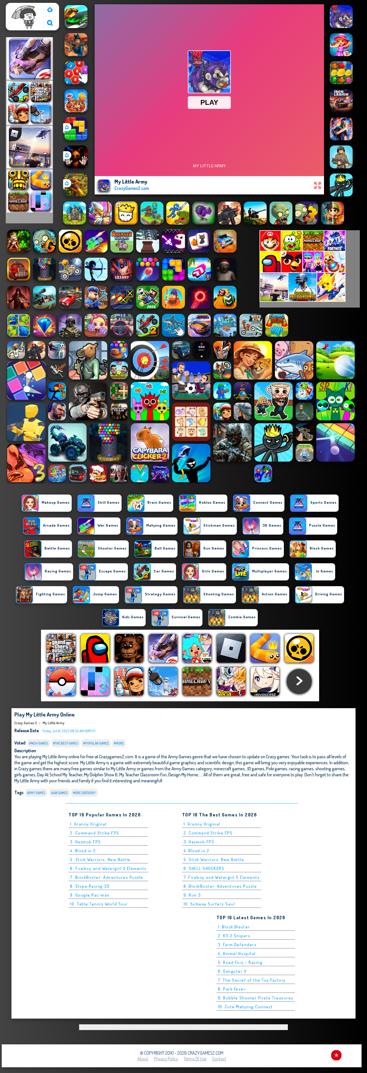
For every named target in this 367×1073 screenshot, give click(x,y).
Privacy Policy (166, 1059)
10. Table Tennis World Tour (99, 904)
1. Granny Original (88, 824)
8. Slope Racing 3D (90, 886)
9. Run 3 (192, 895)
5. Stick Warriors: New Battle (100, 859)
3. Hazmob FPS (85, 841)
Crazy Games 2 (22, 6)
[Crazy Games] (50, 10)
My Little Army (54, 722)
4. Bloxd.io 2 (83, 850)
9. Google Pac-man (90, 895)
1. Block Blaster (234, 927)
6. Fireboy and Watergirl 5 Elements (108, 868)
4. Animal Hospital (237, 953)
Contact (219, 1059)
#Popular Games (96, 743)
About (142, 1059)
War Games (59, 793)
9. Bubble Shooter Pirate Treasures (256, 998)
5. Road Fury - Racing (240, 962)
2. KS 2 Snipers (234, 935)
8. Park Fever (232, 989)
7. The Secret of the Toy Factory (252, 980)
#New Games (38, 743)
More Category (84, 793)
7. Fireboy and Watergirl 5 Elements (222, 877)
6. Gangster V (232, 971)
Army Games (36, 793)
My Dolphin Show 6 (101, 774)
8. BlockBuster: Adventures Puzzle (220, 886)
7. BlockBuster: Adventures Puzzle (106, 877)
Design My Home (183, 774)
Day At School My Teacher (59, 774)
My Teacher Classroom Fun (143, 774)
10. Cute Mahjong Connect (245, 1006)
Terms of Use (195, 1059)
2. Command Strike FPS (94, 833)
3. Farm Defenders (237, 944)
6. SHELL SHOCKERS (204, 868)
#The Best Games (65, 743)
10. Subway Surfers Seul (209, 904)
